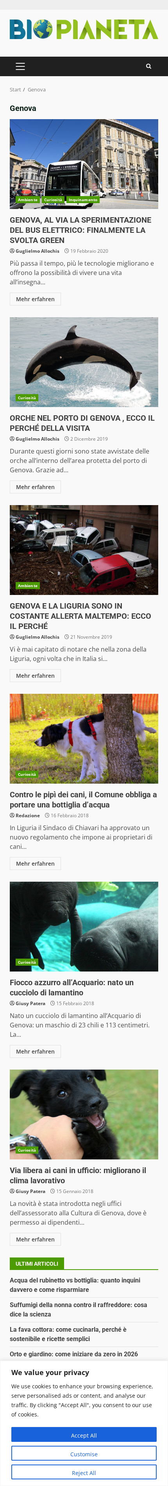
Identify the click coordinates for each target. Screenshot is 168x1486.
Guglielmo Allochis (37, 251)
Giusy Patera (30, 1003)
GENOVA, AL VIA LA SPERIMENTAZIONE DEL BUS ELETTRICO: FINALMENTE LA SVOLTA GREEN (84, 164)
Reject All (84, 1473)
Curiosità (53, 199)
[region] (84, 1423)
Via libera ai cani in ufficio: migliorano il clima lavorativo (84, 1114)
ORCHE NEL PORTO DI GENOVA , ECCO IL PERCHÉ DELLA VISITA (84, 362)
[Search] (148, 66)
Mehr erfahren (35, 299)
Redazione (28, 815)
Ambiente (28, 199)
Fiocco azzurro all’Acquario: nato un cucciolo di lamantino (84, 927)
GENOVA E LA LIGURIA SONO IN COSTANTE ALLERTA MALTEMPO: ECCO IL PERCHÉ (84, 550)
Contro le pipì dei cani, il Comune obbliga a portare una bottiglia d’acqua (84, 739)
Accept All (84, 1435)
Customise (84, 1454)
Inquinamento (83, 199)
